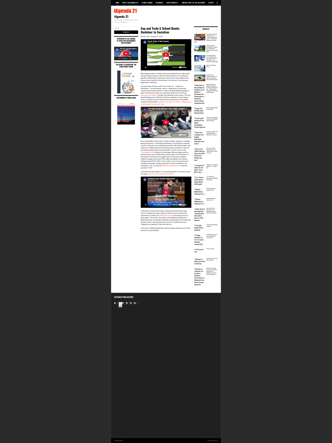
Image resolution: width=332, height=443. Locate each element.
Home (117, 3)
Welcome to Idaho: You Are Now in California (212, 259)
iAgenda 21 (121, 16)
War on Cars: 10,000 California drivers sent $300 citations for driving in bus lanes (211, 150)
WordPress (215, 440)
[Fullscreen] (136, 58)
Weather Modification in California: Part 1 (211, 199)
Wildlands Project (165, 215)
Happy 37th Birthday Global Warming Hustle (212, 108)
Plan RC (211, 3)
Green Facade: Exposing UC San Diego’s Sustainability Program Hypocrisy (212, 119)
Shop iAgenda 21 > (173, 3)
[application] (126, 53)
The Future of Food (210, 248)
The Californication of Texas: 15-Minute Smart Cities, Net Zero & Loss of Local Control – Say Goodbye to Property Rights (212, 58)
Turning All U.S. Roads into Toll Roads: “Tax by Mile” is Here (212, 166)
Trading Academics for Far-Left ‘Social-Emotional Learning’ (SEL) (212, 236)
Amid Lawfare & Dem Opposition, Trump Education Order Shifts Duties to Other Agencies (211, 210)
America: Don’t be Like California (193, 3)
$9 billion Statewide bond (172, 166)
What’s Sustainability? (131, 3)
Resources (159, 3)
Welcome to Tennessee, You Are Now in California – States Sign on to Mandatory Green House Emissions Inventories (212, 271)
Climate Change (147, 3)
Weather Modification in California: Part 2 (211, 189)
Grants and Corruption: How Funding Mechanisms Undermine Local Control (212, 133)
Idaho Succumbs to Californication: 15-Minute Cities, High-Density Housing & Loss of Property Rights (212, 48)
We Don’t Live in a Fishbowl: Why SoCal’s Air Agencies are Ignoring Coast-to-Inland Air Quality (211, 77)
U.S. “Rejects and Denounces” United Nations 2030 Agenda (212, 178)
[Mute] (133, 58)
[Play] (116, 58)
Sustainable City (147, 152)
